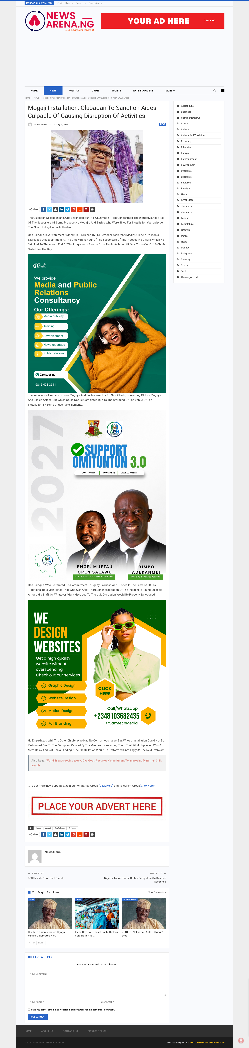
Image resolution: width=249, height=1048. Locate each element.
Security (185, 259)
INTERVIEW (187, 200)
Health (184, 194)
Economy (186, 141)
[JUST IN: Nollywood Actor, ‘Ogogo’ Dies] (144, 913)
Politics (74, 90)
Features (186, 182)
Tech (183, 271)
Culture (185, 129)
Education (186, 147)
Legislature (187, 224)
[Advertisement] (124, 57)
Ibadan (38, 828)
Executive (186, 171)
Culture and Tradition (193, 135)
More (168, 90)
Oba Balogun (60, 828)
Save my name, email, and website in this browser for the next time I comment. (73, 1009)
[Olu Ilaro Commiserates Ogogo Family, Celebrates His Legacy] (50, 913)
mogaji (48, 828)
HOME (59, 3)
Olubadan (72, 828)
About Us (69, 3)
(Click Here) (106, 785)
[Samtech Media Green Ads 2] (97, 668)
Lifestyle (185, 230)
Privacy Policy (95, 3)
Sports (116, 90)
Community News (190, 117)
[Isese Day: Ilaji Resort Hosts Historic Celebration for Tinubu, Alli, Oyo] (97, 913)
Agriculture (187, 106)
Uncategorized (189, 277)
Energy (185, 153)
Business (186, 111)
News (53, 90)
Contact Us (81, 3)
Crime (95, 90)
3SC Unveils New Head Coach (46, 878)
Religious (186, 253)
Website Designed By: (177, 1043)
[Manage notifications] (241, 1040)
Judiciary (186, 206)
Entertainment (143, 90)
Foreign (185, 188)
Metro (184, 236)
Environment (188, 165)
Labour (185, 218)
